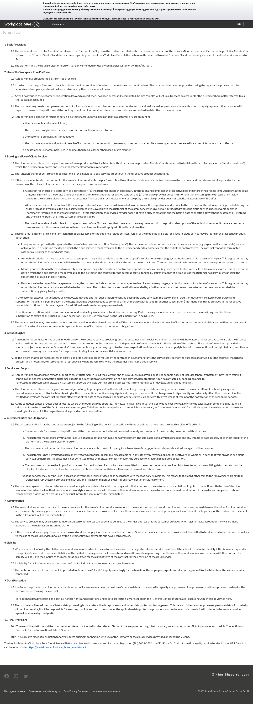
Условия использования (106, 691)
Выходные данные (14, 691)
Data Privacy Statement (76, 691)
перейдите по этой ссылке (81, 6)
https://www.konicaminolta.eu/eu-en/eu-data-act (57, 647)
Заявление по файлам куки (44, 691)
